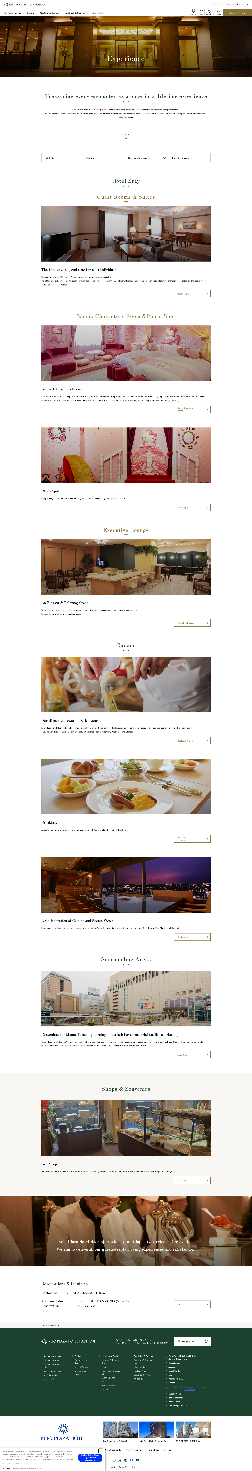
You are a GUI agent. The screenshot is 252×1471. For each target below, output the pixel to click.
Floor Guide (139, 1366)
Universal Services (142, 1374)
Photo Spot (183, 507)
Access (171, 1366)
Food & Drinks (108, 1385)
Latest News (174, 1393)
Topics (171, 1382)
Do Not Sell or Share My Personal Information (189, 1388)
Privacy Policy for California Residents (17, 1464)
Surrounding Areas (139, 158)
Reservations (237, 12)
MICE (104, 1381)
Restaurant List (185, 740)
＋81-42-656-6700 (100, 1300)
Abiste (137, 1378)
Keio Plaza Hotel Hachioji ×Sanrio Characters (182, 1357)
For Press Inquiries (109, 1449)
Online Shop (80, 1370)
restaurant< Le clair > (182, 839)
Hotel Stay (50, 158)
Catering (106, 1389)
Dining (30, 12)
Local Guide (218, 4)
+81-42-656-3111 (83, 1292)
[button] (193, 12)
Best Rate (49, 1378)
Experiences (99, 12)
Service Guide (50, 1374)
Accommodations (12, 12)
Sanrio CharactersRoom (186, 409)
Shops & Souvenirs (181, 158)
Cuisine (90, 158)
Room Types (183, 293)
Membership (239, 4)
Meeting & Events (49, 12)
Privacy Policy (132, 1449)
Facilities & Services (76, 12)
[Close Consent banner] (100, 1451)
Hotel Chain (174, 1401)
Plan (104, 1366)
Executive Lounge (185, 622)
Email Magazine (176, 1405)
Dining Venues (81, 1366)
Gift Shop (182, 1180)
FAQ (228, 4)
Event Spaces (108, 1377)
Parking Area (140, 1370)
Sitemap (167, 1449)
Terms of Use (152, 1449)
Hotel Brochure (175, 1397)
